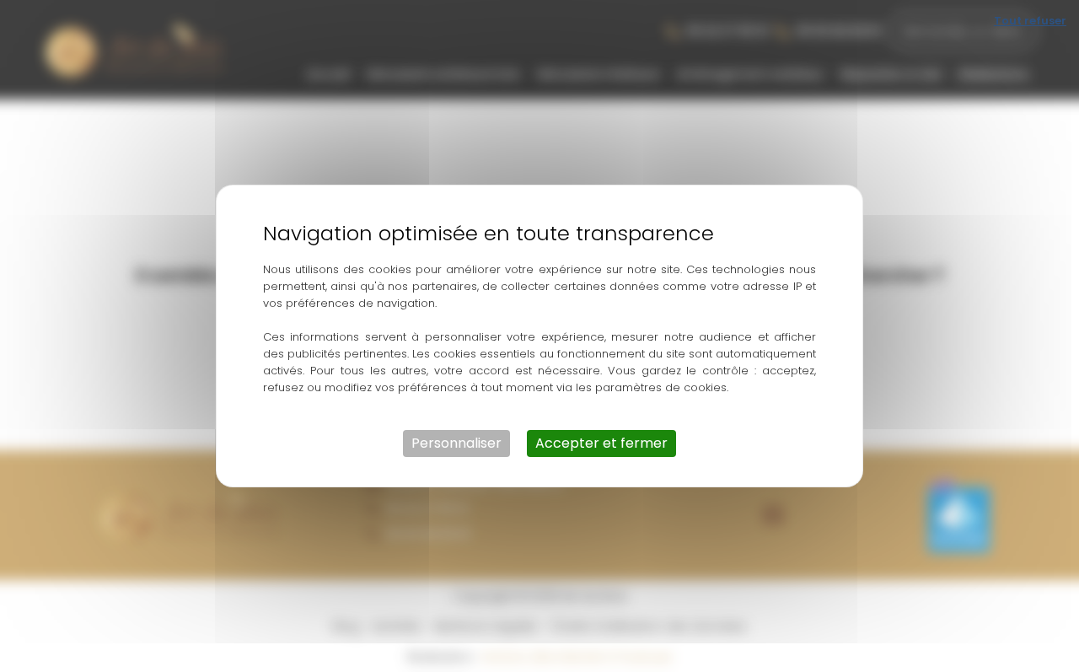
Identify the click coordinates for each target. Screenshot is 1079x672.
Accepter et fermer (601, 443)
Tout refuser (1030, 21)
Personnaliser (456, 443)
